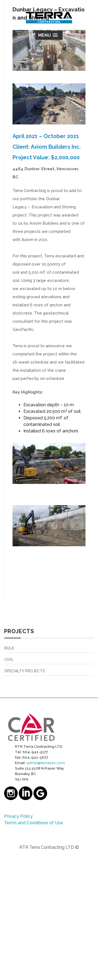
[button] (49, 35)
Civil (9, 659)
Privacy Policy (18, 816)
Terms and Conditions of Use (33, 822)
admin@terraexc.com (45, 763)
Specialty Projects (24, 671)
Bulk (9, 648)
